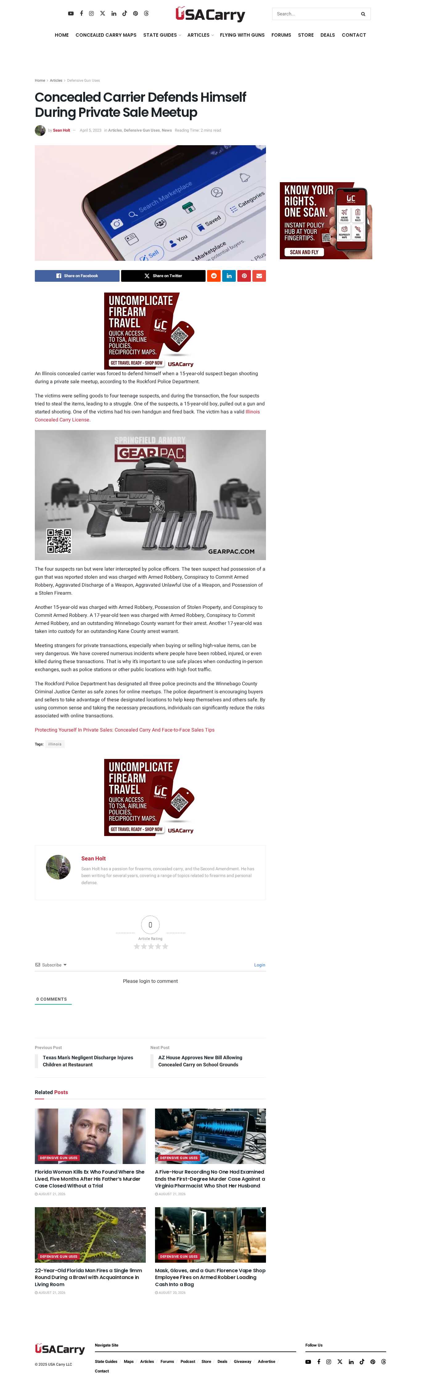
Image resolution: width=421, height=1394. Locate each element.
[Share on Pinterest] (244, 276)
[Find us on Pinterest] (135, 14)
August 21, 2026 (51, 1194)
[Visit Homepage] (210, 14)
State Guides (106, 1361)
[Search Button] (364, 14)
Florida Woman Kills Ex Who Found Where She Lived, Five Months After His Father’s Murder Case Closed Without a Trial (90, 1178)
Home (62, 35)
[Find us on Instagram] (91, 14)
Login (259, 965)
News (167, 130)
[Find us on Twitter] (102, 14)
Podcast (188, 1361)
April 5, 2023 (90, 130)
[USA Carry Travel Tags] (150, 331)
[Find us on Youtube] (71, 14)
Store (206, 1361)
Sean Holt (61, 130)
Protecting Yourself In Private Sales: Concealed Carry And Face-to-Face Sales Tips (125, 730)
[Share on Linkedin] (229, 276)
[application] (150, 495)
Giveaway (242, 1361)
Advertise (266, 1361)
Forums (167, 1361)
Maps (129, 1361)
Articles (56, 80)
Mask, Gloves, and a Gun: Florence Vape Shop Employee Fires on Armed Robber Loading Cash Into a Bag (210, 1277)
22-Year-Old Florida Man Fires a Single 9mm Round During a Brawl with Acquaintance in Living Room (88, 1277)
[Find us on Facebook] (81, 14)
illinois (55, 744)
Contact (354, 35)
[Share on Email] (259, 276)
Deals (222, 1361)
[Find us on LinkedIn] (114, 14)
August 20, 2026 (172, 1292)
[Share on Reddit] (214, 276)
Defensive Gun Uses (83, 80)
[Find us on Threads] (146, 14)
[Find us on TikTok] (124, 14)
